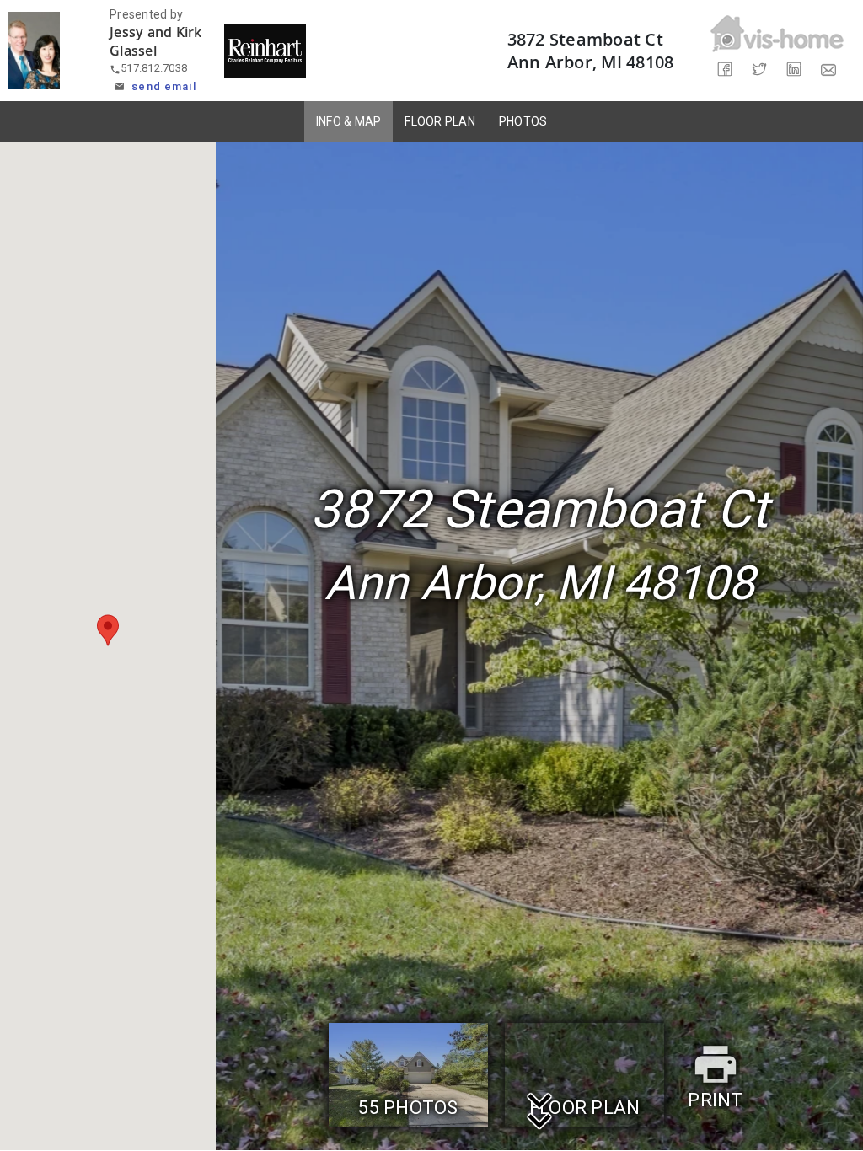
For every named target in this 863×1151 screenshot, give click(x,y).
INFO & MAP (349, 121)
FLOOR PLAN (440, 121)
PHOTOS (523, 121)
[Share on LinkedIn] (794, 69)
